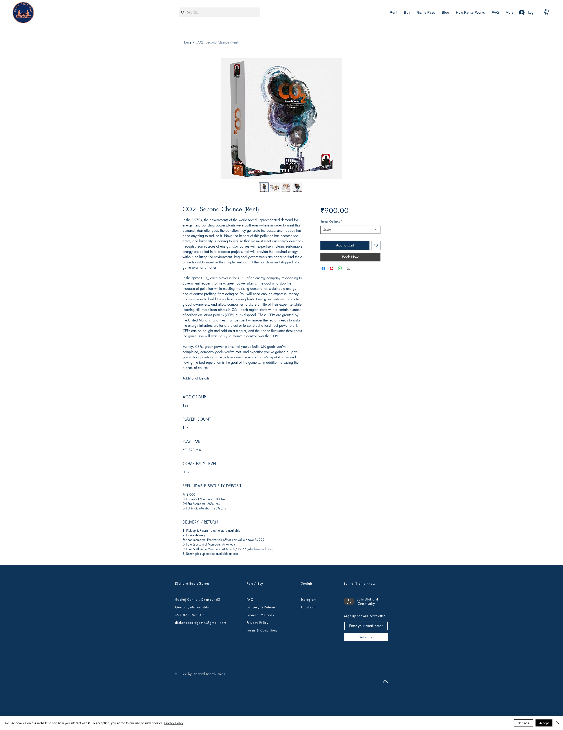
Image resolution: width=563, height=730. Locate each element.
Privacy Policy (173, 723)
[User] (349, 601)
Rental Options (331, 221)
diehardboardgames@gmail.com (200, 622)
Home (187, 42)
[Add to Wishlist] (375, 245)
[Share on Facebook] (323, 268)
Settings (523, 723)
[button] (546, 12)
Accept (544, 723)
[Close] (557, 722)
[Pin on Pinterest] (331, 268)
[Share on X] (348, 268)
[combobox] (350, 230)
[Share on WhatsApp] (340, 268)
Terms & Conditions (262, 630)
